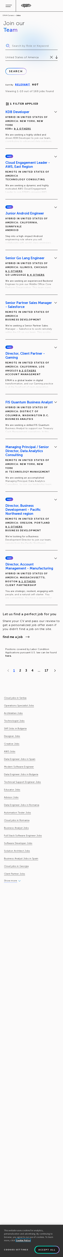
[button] (9, 156)
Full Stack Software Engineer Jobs (23, 835)
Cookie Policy (23, 1240)
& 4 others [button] (36, 275)
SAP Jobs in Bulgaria (15, 728)
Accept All (47, 1249)
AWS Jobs (9, 751)
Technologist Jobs (14, 720)
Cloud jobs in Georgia (16, 866)
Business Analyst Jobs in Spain (21, 858)
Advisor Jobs (11, 797)
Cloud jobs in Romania (16, 820)
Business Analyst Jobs (16, 828)
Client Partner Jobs (14, 873)
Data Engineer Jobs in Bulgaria (21, 774)
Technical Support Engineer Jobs (22, 782)
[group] (31, 127)
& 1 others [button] (22, 128)
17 (46, 670)
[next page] (54, 670)
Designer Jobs (12, 736)
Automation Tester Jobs (17, 812)
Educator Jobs (12, 789)
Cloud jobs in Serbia (15, 698)
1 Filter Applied (24, 103)
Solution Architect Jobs (17, 850)
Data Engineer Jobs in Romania (21, 805)
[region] (31, 1241)
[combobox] (5, 57)
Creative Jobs (11, 743)
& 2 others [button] (27, 370)
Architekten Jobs (13, 713)
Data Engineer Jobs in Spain (19, 759)
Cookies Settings (16, 1249)
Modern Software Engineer (19, 766)
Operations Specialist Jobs (19, 705)
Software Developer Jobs (18, 843)
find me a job (13, 637)
